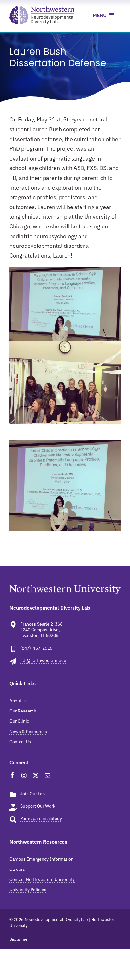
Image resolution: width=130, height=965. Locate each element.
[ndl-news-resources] (41, 9)
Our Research (22, 711)
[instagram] (24, 775)
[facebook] (12, 775)
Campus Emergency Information (41, 859)
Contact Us (20, 742)
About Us (18, 701)
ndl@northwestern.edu (43, 660)
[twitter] (35, 775)
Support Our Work (37, 806)
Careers (17, 869)
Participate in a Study (41, 818)
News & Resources (28, 731)
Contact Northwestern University (42, 879)
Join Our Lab (32, 794)
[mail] (47, 775)
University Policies (27, 889)
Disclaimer (18, 939)
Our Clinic (19, 721)
